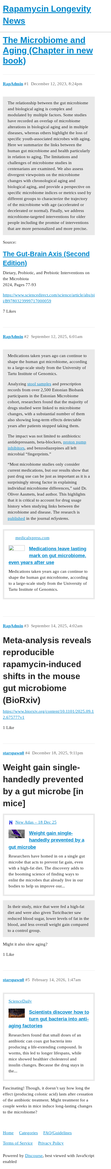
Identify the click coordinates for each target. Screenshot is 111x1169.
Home (8, 1133)
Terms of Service (18, 1143)
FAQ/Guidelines (57, 1133)
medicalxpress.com (32, 537)
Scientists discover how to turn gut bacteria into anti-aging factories (49, 1019)
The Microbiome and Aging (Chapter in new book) (48, 50)
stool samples (39, 384)
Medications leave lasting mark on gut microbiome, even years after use (47, 555)
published (16, 518)
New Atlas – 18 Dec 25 (36, 822)
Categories (28, 1133)
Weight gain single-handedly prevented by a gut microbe (46, 840)
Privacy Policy (51, 1143)
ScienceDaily (20, 1001)
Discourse (34, 1155)
